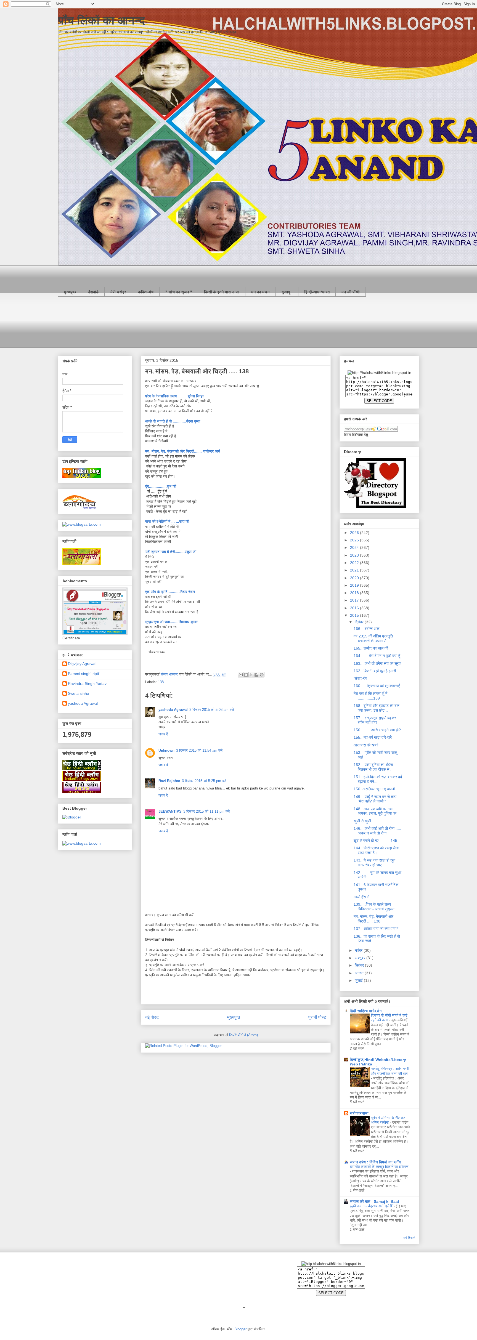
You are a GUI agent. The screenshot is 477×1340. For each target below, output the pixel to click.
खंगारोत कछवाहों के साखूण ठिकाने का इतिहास (379, 1166)
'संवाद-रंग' (360, 678)
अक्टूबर (360, 958)
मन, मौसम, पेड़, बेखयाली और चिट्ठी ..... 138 (373, 918)
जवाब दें (163, 734)
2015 (355, 615)
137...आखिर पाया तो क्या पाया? (376, 928)
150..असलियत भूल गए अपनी (374, 789)
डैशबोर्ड (93, 292)
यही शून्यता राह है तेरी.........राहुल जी (171, 552)
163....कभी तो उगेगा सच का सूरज (377, 663)
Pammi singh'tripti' (84, 673)
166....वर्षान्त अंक (366, 628)
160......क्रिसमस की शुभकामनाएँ (377, 686)
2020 (355, 578)
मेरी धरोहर (118, 292)
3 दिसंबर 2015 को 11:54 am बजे (199, 750)
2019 (355, 585)
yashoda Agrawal (173, 710)
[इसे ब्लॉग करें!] (246, 674)
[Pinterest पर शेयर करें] (261, 674)
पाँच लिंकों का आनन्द (101, 20)
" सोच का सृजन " (178, 292)
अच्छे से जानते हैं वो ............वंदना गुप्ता (173, 421)
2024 (355, 547)
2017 (355, 600)
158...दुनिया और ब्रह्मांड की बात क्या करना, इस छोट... (376, 707)
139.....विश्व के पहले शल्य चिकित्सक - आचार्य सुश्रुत (374, 906)
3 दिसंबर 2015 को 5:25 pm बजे (204, 781)
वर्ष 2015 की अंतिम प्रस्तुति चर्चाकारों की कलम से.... (373, 638)
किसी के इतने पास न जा (221, 292)
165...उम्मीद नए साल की (371, 648)
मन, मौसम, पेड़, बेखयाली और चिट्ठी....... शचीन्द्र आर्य (182, 451)
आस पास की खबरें (366, 745)
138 (161, 682)
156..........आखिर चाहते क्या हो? (377, 730)
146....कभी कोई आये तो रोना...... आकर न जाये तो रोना (377, 830)
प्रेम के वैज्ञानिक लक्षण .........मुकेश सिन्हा (174, 396)
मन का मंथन (260, 292)
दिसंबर (360, 622)
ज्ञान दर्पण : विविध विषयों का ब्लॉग (375, 1162)
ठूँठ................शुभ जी (160, 486)
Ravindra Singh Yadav (87, 683)
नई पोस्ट (152, 1017)
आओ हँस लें (361, 897)
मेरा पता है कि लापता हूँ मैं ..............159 (370, 695)
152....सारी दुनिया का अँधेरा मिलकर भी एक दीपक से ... (374, 767)
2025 (355, 540)
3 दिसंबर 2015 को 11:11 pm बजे (206, 811)
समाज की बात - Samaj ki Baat (374, 1201)
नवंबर (359, 950)
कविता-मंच (145, 292)
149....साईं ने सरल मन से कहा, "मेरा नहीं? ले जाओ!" (376, 799)
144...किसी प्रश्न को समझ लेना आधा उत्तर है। (376, 850)
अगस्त (360, 973)
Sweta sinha (78, 693)
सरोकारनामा (359, 1113)
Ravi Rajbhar (169, 781)
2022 (355, 562)
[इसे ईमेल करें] (240, 674)
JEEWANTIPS (170, 811)
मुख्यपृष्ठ (70, 292)
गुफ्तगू (287, 292)
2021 (355, 570)
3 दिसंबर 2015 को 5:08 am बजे (211, 710)
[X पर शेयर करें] (251, 674)
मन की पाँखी (350, 292)
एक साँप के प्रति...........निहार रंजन (170, 592)
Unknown (166, 750)
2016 (355, 608)
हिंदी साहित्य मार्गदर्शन (366, 1011)
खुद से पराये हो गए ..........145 (375, 840)
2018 (355, 593)
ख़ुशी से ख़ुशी (362, 821)
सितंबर (360, 965)
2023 (355, 555)
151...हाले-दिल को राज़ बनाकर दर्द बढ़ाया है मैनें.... (378, 779)
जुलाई (359, 980)
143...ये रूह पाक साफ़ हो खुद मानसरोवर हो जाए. (374, 862)
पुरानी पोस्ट (317, 1017)
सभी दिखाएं (409, 1237)
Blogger (240, 1329)
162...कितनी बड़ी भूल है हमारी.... (377, 671)
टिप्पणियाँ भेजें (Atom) (243, 1035)
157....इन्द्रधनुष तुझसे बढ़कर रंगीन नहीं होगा (375, 720)
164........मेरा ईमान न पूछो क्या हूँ (377, 655)
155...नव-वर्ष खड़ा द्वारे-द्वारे (373, 737)
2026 (355, 532)
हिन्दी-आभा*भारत (317, 292)
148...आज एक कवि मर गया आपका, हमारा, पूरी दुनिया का (375, 811)
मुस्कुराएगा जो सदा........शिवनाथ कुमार (171, 622)
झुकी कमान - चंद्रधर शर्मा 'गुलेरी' (372, 1206)
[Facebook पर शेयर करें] (256, 674)
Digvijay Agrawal (82, 663)
